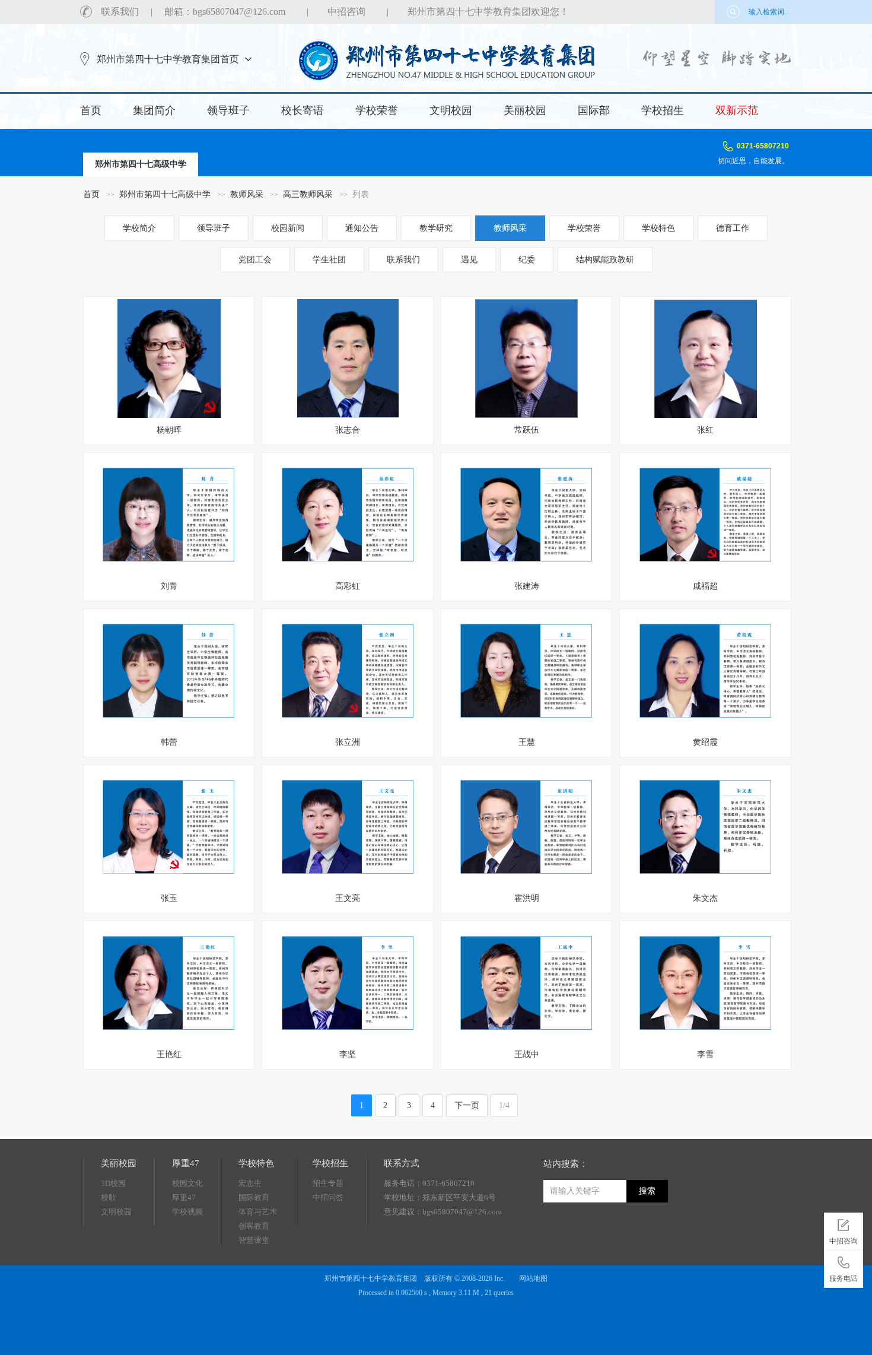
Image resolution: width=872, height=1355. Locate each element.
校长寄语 (302, 110)
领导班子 (228, 110)
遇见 (469, 259)
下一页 (466, 1105)
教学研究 (436, 228)
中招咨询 (346, 12)
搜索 (647, 1190)
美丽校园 (525, 110)
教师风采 (246, 194)
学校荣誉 (376, 110)
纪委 (526, 259)
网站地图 (533, 1278)
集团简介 (154, 110)
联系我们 (120, 12)
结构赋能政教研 (605, 259)
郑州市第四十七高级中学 (165, 194)
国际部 (594, 110)
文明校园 (450, 110)
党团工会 (255, 259)
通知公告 (361, 228)
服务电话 (843, 1278)
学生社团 (329, 259)
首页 (90, 110)
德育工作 (732, 228)
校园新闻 (287, 228)
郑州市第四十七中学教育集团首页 (168, 59)
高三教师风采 (308, 194)
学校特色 (658, 228)
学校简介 (139, 228)
